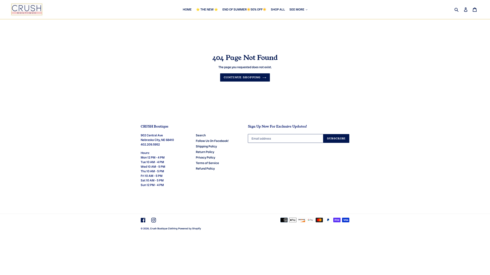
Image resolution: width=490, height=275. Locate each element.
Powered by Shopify (189, 228)
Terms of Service (207, 163)
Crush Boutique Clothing (164, 228)
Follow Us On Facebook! (212, 141)
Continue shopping (242, 77)
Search (201, 135)
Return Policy (205, 152)
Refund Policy (205, 169)
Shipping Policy (206, 146)
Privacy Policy (205, 157)
